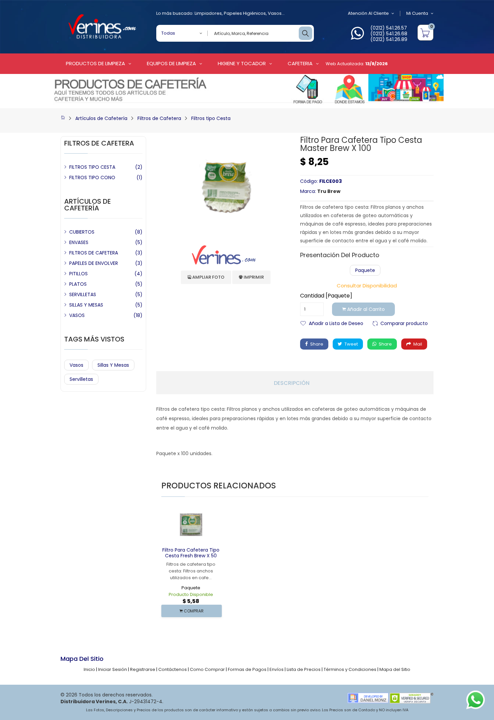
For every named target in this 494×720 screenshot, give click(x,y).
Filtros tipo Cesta (211, 118)
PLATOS (78, 284)
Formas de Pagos (247, 669)
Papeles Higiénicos (245, 13)
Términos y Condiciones (350, 669)
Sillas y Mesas (113, 365)
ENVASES (78, 242)
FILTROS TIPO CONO (92, 177)
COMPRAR (193, 611)
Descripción (292, 383)
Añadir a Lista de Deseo (336, 323)
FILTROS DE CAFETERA (93, 252)
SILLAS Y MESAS (86, 305)
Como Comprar (207, 669)
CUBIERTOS (81, 232)
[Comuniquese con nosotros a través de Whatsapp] (357, 37)
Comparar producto (404, 323)
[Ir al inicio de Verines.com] (62, 118)
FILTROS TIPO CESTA (92, 167)
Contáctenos (172, 669)
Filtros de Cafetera (159, 118)
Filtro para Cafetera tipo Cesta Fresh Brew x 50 (190, 553)
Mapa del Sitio (394, 669)
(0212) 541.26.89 (388, 39)
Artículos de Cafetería (101, 118)
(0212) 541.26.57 (388, 28)
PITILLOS (78, 273)
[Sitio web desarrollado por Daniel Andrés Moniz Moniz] (367, 697)
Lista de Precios (304, 669)
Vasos (275, 13)
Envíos (277, 669)
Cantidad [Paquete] (326, 295)
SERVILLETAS (82, 294)
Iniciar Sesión (112, 669)
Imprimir (253, 277)
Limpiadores (208, 13)
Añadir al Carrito (365, 309)
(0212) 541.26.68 (388, 33)
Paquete (365, 270)
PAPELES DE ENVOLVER (93, 263)
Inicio (89, 669)
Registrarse (142, 669)
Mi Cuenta (417, 13)
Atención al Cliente (368, 13)
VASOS (77, 315)
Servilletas (81, 379)
